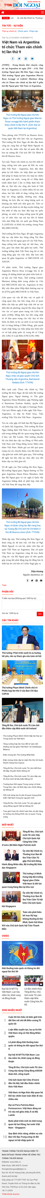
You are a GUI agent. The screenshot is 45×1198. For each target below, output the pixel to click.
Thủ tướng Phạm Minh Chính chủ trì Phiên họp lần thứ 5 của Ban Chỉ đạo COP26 (20, 690)
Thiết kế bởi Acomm (11, 1194)
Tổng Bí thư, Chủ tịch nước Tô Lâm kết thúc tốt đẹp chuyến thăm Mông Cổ (22, 769)
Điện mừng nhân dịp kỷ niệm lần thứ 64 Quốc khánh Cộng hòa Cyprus (23, 761)
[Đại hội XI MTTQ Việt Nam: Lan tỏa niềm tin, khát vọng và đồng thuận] (11, 980)
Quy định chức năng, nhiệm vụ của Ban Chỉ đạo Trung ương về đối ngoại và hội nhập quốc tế (25, 1137)
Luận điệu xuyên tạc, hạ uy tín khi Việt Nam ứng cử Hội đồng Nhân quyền (25, 1033)
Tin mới (5, 18)
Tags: (4, 585)
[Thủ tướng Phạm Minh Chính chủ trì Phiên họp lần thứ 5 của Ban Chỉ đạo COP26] (22, 672)
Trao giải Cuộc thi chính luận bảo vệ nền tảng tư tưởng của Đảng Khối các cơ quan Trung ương (23, 814)
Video (5, 935)
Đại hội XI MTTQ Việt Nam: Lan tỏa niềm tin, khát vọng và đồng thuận (24, 1058)
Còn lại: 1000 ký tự (10, 613)
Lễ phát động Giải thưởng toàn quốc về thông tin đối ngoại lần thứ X (25, 1045)
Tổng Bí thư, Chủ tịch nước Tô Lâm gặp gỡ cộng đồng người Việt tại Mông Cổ (21, 804)
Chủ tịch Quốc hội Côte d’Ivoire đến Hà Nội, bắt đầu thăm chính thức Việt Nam (24, 1083)
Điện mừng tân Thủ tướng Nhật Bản (19, 755)
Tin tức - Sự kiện (12, 25)
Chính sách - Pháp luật (28, 31)
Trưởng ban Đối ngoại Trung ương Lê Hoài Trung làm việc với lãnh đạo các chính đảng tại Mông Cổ (22, 787)
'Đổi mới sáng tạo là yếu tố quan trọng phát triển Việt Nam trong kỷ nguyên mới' (22, 796)
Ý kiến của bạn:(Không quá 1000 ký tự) (19, 598)
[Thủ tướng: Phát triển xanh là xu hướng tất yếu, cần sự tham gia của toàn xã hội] (22, 637)
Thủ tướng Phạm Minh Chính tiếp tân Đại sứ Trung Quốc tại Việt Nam (22, 737)
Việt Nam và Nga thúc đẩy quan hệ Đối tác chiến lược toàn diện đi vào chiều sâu (25, 1095)
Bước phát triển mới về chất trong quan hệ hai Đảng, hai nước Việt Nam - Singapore (25, 1124)
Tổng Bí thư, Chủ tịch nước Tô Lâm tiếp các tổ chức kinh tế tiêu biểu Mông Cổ (22, 777)
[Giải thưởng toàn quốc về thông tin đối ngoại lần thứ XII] (22, 953)
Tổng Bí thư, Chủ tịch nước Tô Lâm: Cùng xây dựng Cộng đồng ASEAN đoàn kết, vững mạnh (25, 1070)
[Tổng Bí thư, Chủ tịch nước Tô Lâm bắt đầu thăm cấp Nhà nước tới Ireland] (22, 710)
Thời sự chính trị (9, 31)
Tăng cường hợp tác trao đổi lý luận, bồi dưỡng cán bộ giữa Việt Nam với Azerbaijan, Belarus (22, 747)
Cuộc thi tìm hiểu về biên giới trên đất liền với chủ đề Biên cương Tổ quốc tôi (25, 1020)
